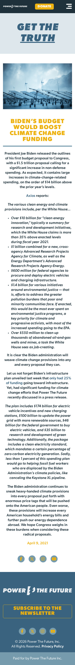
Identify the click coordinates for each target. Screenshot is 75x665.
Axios (30, 196)
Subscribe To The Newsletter (37, 611)
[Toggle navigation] (69, 7)
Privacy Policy (53, 646)
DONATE (44, 6)
